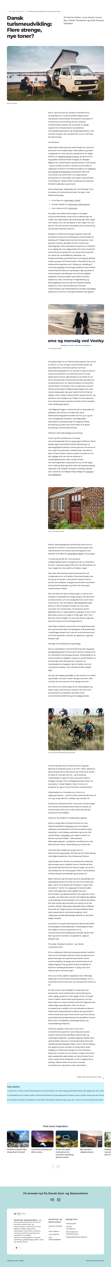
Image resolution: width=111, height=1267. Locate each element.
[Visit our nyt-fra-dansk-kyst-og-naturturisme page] (52, 1200)
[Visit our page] (59, 1200)
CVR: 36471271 (54, 1234)
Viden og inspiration (18, 11)
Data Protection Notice (95, 1261)
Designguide (71, 1224)
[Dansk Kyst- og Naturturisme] (20, 1213)
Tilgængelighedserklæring (76, 1237)
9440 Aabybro (54, 1231)
